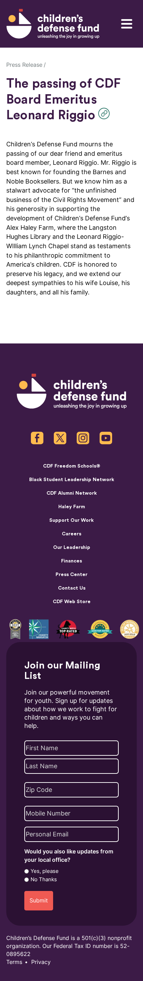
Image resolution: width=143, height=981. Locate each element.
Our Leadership (71, 547)
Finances (71, 561)
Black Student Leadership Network (71, 479)
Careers (71, 534)
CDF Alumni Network (72, 493)
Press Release (24, 65)
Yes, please (45, 871)
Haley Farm (71, 506)
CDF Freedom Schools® (71, 466)
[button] (105, 113)
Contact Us (71, 588)
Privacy (41, 962)
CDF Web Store (72, 601)
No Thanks (44, 879)
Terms (14, 962)
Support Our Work (71, 520)
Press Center (71, 574)
